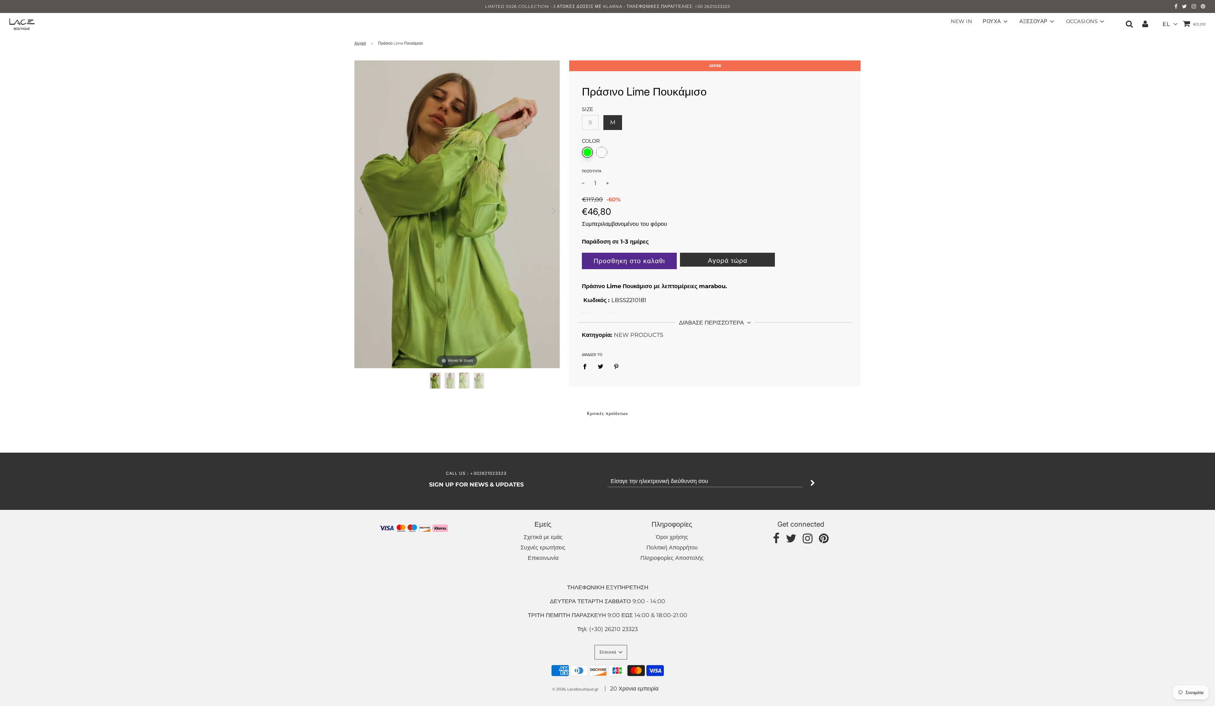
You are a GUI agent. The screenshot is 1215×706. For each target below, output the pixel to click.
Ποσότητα (591, 171)
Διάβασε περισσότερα (712, 322)
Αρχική (360, 43)
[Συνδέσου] (1145, 23)
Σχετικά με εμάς (543, 537)
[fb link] (1176, 7)
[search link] (1129, 23)
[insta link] (1194, 7)
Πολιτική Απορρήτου (672, 547)
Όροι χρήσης (672, 537)
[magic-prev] (360, 211)
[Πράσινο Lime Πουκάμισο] (435, 380)
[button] (611, 652)
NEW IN (961, 21)
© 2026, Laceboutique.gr (575, 689)
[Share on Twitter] (601, 366)
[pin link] (1203, 7)
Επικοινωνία (543, 557)
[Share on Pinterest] (616, 366)
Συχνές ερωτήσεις (542, 547)
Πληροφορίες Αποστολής (672, 557)
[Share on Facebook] (587, 366)
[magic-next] (553, 211)
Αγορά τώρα (727, 260)
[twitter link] (1184, 7)
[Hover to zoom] (457, 213)
